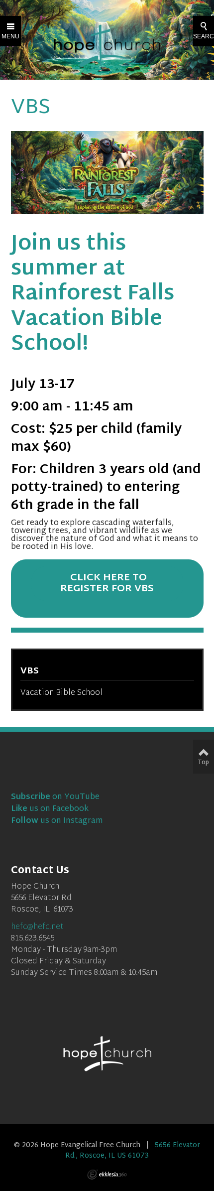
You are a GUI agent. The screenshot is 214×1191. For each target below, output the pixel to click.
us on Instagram (57, 821)
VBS (29, 671)
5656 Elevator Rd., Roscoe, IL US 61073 (132, 1150)
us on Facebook (50, 809)
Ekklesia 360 (107, 1175)
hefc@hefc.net (37, 927)
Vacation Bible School (61, 693)
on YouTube (55, 797)
